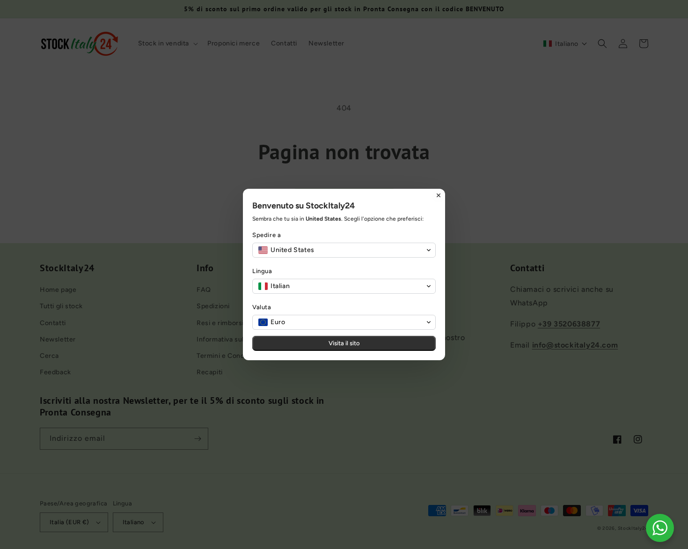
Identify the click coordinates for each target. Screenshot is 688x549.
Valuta (261, 307)
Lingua (262, 270)
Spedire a (266, 234)
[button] (344, 250)
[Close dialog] (438, 195)
